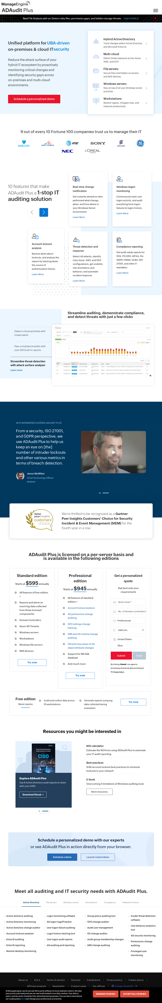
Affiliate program (36, 986)
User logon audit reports (59, 939)
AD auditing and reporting (61, 945)
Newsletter (59, 986)
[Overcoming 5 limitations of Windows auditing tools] (117, 780)
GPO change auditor (98, 922)
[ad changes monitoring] (88, 199)
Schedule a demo (62, 857)
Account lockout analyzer (20, 933)
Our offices (99, 986)
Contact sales (78, 986)
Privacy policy (114, 980)
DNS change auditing (98, 945)
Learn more (130, 18)
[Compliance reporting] (131, 258)
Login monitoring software (61, 916)
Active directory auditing (19, 916)
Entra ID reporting (15, 945)
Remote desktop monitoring (21, 951)
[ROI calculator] (117, 748)
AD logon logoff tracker (59, 922)
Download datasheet (34, 801)
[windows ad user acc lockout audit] (46, 256)
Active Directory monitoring (21, 922)
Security (75, 980)
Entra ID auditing (15, 939)
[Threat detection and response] (88, 258)
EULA (37, 980)
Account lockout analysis (81, 608)
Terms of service (56, 980)
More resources (99, 792)
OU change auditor (97, 933)
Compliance (93, 980)
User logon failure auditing (61, 927)
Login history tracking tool (61, 933)
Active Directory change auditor (23, 927)
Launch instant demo (98, 857)
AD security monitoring (143, 935)
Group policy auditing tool (101, 916)
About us (23, 980)
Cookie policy (136, 980)
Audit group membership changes (105, 939)
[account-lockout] (117, 765)
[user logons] (131, 199)
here (23, 999)
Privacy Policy (119, 672)
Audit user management (100, 927)
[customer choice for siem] (81, 521)
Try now (32, 662)
